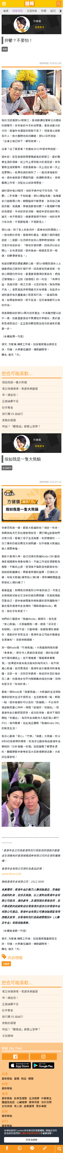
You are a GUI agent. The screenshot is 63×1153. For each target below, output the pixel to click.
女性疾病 (7, 1106)
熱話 (23, 1078)
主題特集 (32, 10)
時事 (43, 10)
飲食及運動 (20, 1098)
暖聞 (30, 1078)
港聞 (4, 49)
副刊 (53, 10)
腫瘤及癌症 (8, 1102)
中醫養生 (46, 1098)
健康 (5, 10)
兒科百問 (46, 1102)
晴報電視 (17, 10)
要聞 (16, 1078)
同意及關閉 (31, 1139)
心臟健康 (22, 1102)
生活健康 (34, 1098)
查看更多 (39, 27)
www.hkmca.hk (11, 874)
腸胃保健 (34, 1102)
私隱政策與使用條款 (30, 1133)
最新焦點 (7, 1078)
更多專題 (41, 1106)
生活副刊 (6, 467)
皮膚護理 (29, 1106)
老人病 (18, 1106)
